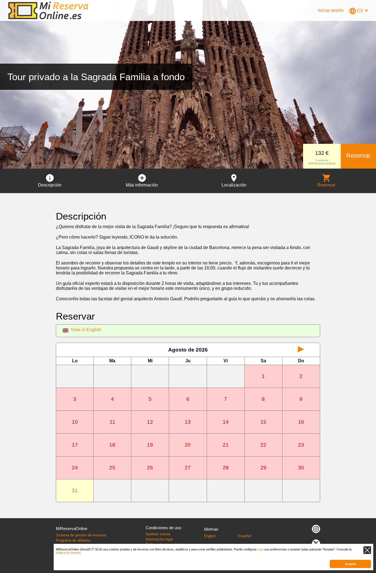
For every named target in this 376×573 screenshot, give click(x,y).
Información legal (159, 539)
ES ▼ (362, 10)
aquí (260, 549)
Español (244, 536)
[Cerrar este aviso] (367, 550)
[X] (316, 543)
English (210, 536)
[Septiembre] (301, 350)
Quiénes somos (158, 534)
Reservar (358, 155)
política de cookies (68, 552)
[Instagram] (316, 528)
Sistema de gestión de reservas (81, 535)
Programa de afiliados (73, 540)
